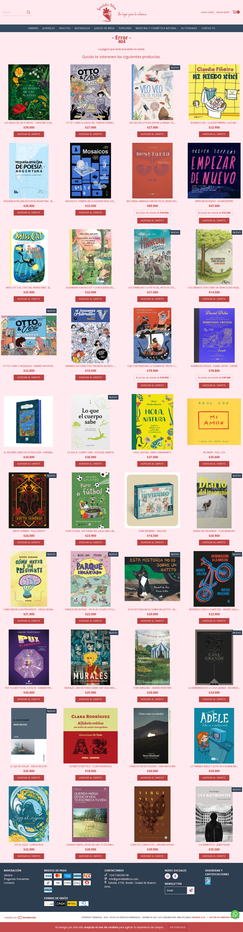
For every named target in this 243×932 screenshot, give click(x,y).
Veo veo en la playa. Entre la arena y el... (152, 123)
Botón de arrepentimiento (224, 917)
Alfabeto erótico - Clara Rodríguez (90, 766)
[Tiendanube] (20, 919)
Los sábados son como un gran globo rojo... (214, 287)
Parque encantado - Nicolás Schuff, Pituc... (90, 609)
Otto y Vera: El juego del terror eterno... (90, 123)
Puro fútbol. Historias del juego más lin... (91, 531)
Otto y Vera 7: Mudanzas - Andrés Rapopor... (28, 366)
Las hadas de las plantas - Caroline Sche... (28, 123)
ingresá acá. (199, 917)
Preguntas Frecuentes (16, 879)
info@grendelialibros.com (123, 879)
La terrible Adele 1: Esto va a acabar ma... (214, 766)
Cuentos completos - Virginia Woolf (152, 845)
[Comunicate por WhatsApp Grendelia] (235, 914)
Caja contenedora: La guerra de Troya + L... (152, 366)
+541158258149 (119, 875)
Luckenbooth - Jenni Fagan (214, 845)
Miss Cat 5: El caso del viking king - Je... (28, 287)
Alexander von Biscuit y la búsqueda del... (90, 287)
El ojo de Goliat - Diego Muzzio (29, 766)
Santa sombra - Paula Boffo (29, 531)
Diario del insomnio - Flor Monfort (214, 531)
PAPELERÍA (125, 28)
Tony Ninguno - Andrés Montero (152, 688)
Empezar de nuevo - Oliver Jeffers (214, 201)
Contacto (208, 28)
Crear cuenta (207, 12)
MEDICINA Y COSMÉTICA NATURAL (156, 28)
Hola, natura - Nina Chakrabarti (152, 452)
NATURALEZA (82, 28)
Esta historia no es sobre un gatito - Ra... (152, 609)
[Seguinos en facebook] (175, 876)
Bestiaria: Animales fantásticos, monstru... (152, 201)
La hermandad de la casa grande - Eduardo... (214, 688)
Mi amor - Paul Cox (214, 452)
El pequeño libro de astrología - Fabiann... (29, 452)
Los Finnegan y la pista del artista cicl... (152, 287)
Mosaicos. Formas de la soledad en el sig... (90, 201)
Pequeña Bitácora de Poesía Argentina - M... (29, 201)
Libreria (33, 28)
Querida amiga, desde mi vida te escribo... (91, 845)
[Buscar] (28, 12)
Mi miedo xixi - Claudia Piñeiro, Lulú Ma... (214, 123)
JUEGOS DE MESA (104, 28)
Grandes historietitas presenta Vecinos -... (90, 366)
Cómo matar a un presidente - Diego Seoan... (28, 609)
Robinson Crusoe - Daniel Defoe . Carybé (214, 366)
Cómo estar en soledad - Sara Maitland (152, 766)
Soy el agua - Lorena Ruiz (28, 845)
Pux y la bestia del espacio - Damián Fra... (29, 688)
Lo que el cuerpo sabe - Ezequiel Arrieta (90, 452)
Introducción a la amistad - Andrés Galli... (214, 609)
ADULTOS (64, 28)
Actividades (189, 28)
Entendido (178, 927)
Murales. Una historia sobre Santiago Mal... (91, 688)
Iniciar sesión (222, 12)
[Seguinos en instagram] (167, 876)
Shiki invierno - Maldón (152, 531)
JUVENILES (49, 28)
